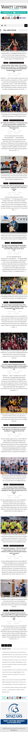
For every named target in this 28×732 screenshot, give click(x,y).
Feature (6, 62)
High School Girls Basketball (16, 120)
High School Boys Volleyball (16, 302)
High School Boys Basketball (16, 62)
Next (10, 645)
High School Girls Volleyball (16, 362)
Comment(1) (16, 75)
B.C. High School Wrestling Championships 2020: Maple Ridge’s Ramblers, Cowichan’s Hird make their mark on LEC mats (14, 247)
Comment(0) (16, 133)
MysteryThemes (14, 730)
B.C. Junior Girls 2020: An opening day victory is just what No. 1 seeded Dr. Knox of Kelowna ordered (14, 187)
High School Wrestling (16, 243)
